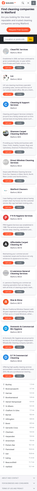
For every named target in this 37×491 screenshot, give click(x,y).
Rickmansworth (19, 389)
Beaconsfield (19, 462)
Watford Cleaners (19, 189)
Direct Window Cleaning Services (22, 161)
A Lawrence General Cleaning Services (20, 272)
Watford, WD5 (15, 137)
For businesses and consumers (15, 483)
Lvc (12, 76)
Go (30, 39)
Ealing (19, 458)
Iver (19, 453)
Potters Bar (19, 445)
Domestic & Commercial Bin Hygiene (22, 327)
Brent (19, 423)
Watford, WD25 (16, 53)
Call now (8, 68)
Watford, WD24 (16, 79)
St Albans (19, 406)
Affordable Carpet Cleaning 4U (19, 243)
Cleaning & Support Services (19, 103)
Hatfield (19, 466)
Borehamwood (19, 397)
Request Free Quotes (18, 29)
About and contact (10, 478)
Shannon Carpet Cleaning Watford (19, 132)
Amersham (19, 440)
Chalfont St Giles (19, 410)
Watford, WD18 (16, 219)
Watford (13, 108)
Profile (19, 68)
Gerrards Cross (19, 427)
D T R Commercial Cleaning (19, 356)
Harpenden (19, 436)
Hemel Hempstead (19, 402)
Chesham (19, 432)
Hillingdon (19, 419)
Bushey (19, 384)
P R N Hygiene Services (21, 215)
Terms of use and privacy (12, 488)
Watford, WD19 (16, 303)
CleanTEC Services (19, 49)
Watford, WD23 (16, 166)
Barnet (19, 414)
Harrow (19, 393)
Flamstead (19, 449)
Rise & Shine (16, 300)
